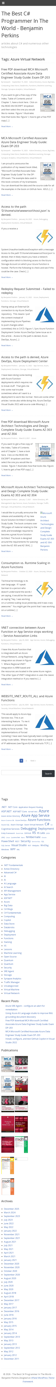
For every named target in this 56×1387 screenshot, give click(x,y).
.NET (4, 807)
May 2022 (8, 1227)
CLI (52, 825)
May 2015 (8, 1322)
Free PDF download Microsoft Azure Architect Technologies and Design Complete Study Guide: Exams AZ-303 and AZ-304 (26, 428)
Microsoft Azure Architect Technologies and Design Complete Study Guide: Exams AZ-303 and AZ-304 (27, 491)
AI (5, 876)
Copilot (7, 920)
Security (42, 571)
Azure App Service (35, 815)
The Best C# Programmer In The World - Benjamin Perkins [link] (24, 24)
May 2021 (8, 1249)
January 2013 (10, 1344)
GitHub (27, 833)
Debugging (43, 219)
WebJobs (35, 845)
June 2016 (9, 1314)
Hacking (8, 942)
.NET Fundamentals (13, 865)
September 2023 (12, 1216)
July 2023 (8, 1219)
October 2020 (10, 1271)
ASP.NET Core (20, 811)
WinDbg (45, 845)
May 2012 (8, 1351)
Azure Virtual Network (33, 824)
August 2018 (10, 1293)
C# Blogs (8, 909)
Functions (33, 85)
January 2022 (10, 1230)
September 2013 (12, 1336)
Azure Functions (39, 820)
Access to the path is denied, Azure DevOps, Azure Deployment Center (24, 359)
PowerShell (7, 841)
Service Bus (36, 841)
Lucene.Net (15, 837)
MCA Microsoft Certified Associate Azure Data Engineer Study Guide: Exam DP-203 (24, 142)
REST (17, 841)
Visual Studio (19, 845)
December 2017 (11, 1300)
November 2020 (12, 1267)
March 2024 (9, 1212)
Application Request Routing (31, 807)
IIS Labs (41, 832)
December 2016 (11, 1311)
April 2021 (9, 1252)
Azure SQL (5, 825)
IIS (34, 832)
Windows (5, 849)
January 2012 (10, 1355)
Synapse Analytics (15, 89)
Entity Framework (8, 833)
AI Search (8, 887)
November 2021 (12, 1234)
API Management (12, 890)
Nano (23, 837)
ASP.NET (6, 811)
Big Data (51, 82)
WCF (29, 845)
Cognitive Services (10, 828)
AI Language (10, 883)
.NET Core (12, 807)
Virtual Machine (23, 158)
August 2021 (10, 1241)
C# (47, 824)
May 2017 (8, 1303)
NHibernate (33, 837)
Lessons (8, 949)
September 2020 (12, 1274)
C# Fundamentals (12, 912)
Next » (33, 760)
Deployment (6, 223)
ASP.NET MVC (33, 812)
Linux (8, 837)
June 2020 (9, 1285)
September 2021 (12, 1238)
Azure (44, 82)
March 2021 (9, 1256)
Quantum (8, 960)
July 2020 (8, 1282)
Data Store (15, 85)
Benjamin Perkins (10, 219)
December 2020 (11, 1263)
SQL (42, 841)
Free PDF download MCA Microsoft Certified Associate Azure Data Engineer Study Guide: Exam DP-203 (25, 73)
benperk (7, 82)
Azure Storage (17, 824)
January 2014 (10, 1333)
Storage (4, 89)
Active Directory (35, 82)
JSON (48, 833)
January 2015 (10, 1325)
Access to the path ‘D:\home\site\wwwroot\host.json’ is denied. (25, 211)
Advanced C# (10, 872)
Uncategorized (11, 985)
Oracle (44, 837)
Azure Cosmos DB (7, 820)
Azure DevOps (21, 820)
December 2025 (11, 1208)
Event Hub (19, 833)
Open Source (10, 956)
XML (18, 849)
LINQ (3, 837)
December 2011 (11, 1358)
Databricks (24, 85)
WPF (12, 849)
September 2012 (12, 1347)
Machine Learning (44, 85)
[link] (47, 103)
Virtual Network (30, 89)
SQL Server (5, 845)
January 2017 (10, 1307)
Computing (5, 85)
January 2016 (10, 1318)
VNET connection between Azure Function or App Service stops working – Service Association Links (27, 632)
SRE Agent (9, 971)
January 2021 (10, 1260)
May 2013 (8, 1340)
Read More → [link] (7, 126)
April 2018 (9, 1296)
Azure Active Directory (10, 816)
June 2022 (9, 1223)
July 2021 (8, 1245)
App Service (38, 365)
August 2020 (10, 1278)
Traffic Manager (12, 982)
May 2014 (8, 1329)
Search (48, 773)
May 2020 (8, 1289)
